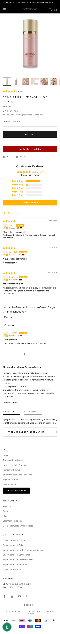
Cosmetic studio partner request (18, 525)
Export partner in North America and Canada (23, 550)
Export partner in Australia (15, 564)
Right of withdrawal (11, 470)
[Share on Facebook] (13, 157)
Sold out (30, 134)
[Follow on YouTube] (19, 596)
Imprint (6, 455)
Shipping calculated (23, 115)
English (28, 605)
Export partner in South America (17, 554)
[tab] (11, 412)
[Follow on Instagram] (11, 596)
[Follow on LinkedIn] (27, 596)
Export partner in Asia (13, 545)
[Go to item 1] (7, 81)
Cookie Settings (10, 484)
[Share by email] (25, 157)
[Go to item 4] (35, 81)
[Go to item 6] (54, 81)
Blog (5, 516)
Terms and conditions (13, 460)
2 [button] (29, 354)
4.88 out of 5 (37, 172)
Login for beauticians (12, 520)
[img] (9, 221)
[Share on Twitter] (17, 157)
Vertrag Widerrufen (16, 490)
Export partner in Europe (14, 540)
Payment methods (11, 479)
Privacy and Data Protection (15, 465)
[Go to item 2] (16, 81)
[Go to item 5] (44, 81)
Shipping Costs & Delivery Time (17, 474)
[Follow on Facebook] (4, 596)
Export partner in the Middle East (18, 559)
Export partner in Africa (13, 569)
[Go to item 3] (26, 81)
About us (7, 506)
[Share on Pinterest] (21, 157)
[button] (9, 91)
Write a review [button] (30, 202)
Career (6, 511)
